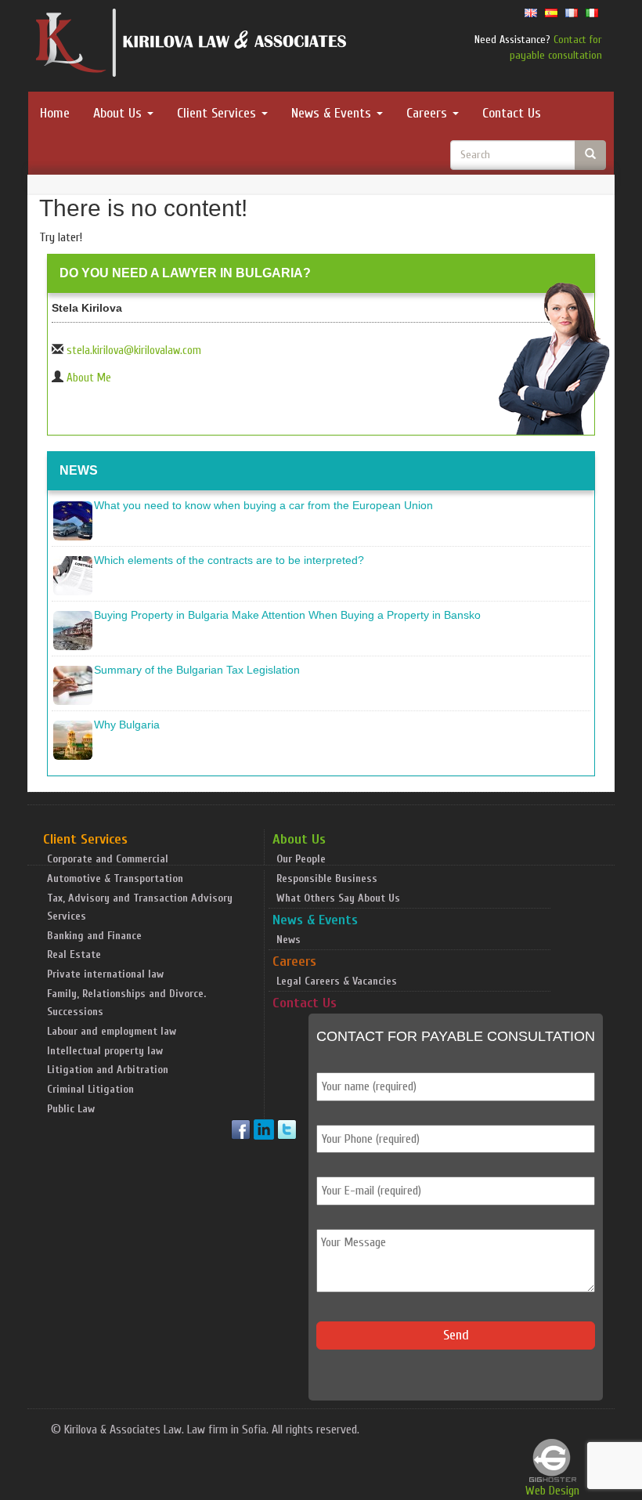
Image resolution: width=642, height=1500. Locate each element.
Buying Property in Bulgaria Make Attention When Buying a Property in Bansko (287, 615)
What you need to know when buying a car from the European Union (263, 505)
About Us (119, 113)
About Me (89, 378)
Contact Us (511, 113)
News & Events (333, 113)
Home (55, 113)
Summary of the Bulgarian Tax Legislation (197, 669)
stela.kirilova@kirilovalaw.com (134, 350)
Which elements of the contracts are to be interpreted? (229, 560)
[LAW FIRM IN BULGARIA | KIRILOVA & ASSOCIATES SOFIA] (192, 46)
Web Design (552, 1491)
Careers (428, 113)
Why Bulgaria (127, 724)
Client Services (218, 113)
